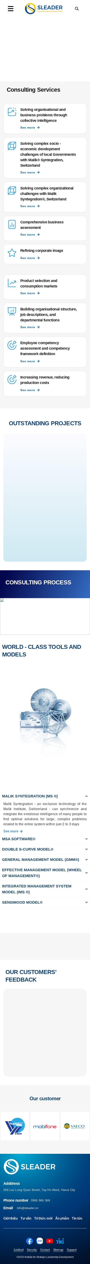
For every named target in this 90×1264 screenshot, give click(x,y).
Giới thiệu (10, 1218)
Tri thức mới (43, 1218)
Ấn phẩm (62, 1218)
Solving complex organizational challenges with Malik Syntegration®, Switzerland (46, 193)
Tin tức (77, 1218)
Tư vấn (26, 1218)
